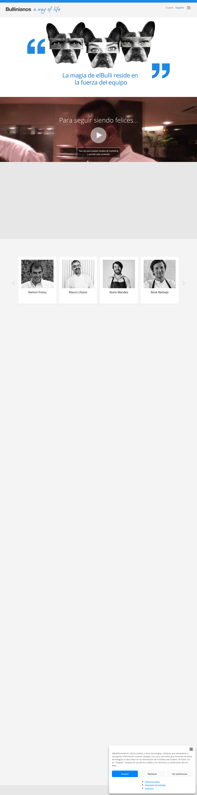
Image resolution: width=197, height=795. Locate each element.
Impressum (149, 788)
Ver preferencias (179, 773)
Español (180, 7)
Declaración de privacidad (155, 785)
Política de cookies (152, 781)
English (169, 7)
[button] (191, 749)
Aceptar (125, 773)
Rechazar (152, 773)
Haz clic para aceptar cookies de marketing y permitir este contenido (98, 152)
